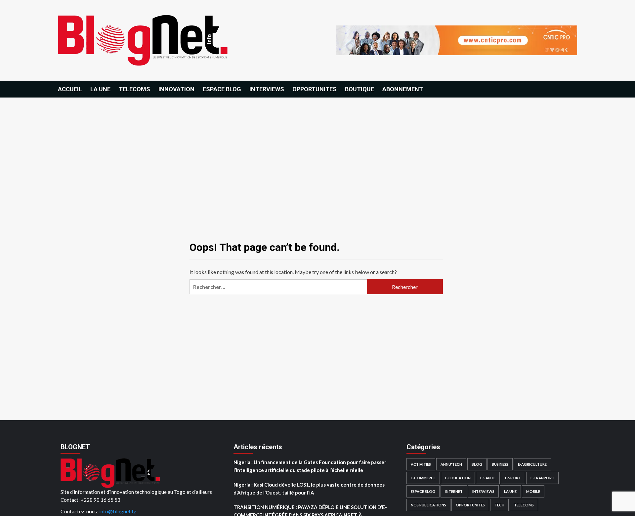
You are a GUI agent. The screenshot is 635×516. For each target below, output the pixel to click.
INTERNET (454, 491)
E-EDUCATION (458, 478)
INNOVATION (176, 89)
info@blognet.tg (118, 511)
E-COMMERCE (423, 478)
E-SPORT (513, 478)
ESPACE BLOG (222, 89)
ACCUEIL (70, 89)
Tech (499, 505)
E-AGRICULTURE (532, 464)
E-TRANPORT (542, 478)
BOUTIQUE (359, 89)
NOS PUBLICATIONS (428, 505)
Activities (421, 464)
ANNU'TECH (451, 464)
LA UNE (100, 89)
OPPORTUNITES (314, 89)
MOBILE (533, 491)
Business (500, 464)
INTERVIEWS (266, 89)
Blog (477, 464)
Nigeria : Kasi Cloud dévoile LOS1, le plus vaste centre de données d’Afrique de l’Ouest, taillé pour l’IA (309, 489)
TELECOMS (134, 89)
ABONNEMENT (402, 89)
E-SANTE (487, 478)
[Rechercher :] (278, 286)
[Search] (573, 89)
